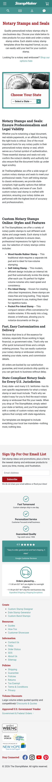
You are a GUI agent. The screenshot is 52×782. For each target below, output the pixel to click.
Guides (11, 625)
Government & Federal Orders (17, 713)
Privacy (11, 690)
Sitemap (12, 659)
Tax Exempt (14, 683)
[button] (26, 101)
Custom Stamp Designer (20, 609)
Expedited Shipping (17, 592)
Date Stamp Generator (19, 612)
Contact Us (13, 642)
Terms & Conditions (18, 686)
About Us (12, 656)
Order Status (14, 649)
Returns (12, 680)
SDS (10, 652)
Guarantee (13, 673)
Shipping (12, 669)
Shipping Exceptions (34, 592)
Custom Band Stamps (19, 615)
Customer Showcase (18, 632)
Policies (12, 676)
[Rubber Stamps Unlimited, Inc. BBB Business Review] (24, 727)
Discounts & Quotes (27, 703)
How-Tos (12, 629)
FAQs (10, 645)
